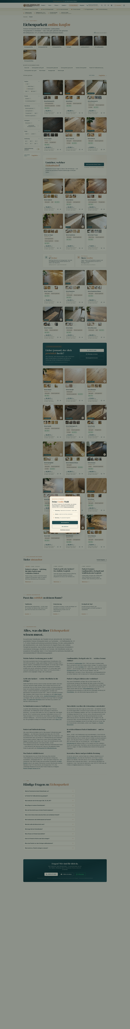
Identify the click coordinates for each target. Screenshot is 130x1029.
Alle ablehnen (65, 526)
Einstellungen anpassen (65, 529)
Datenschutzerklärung (69, 507)
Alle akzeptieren (65, 522)
